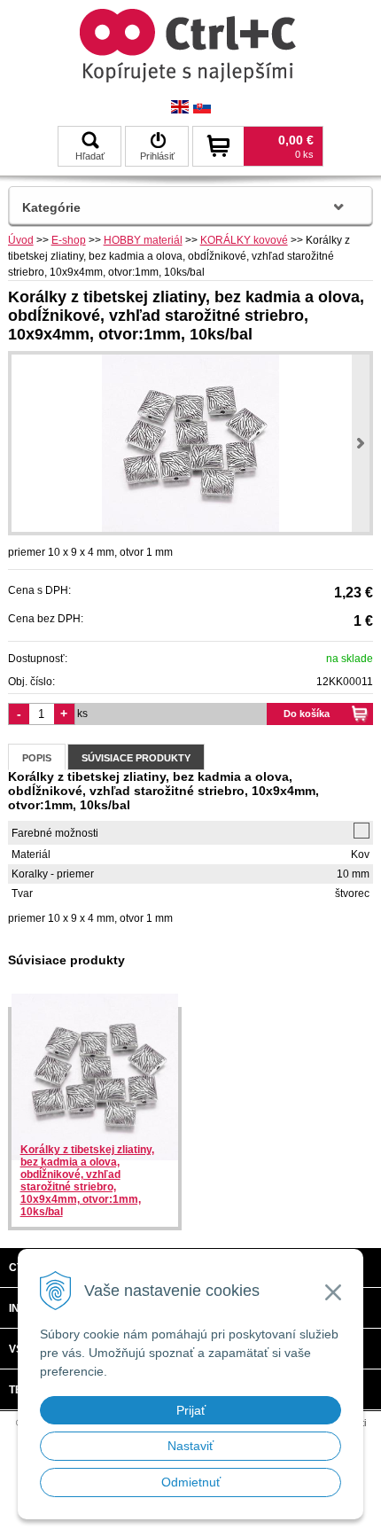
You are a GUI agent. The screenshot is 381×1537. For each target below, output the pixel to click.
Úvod (21, 240)
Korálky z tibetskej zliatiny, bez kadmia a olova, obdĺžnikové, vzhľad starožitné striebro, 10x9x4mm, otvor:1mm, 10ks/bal (87, 1180)
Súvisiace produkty (136, 758)
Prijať (191, 1410)
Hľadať (90, 156)
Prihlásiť (157, 156)
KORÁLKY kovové (244, 240)
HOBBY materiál (143, 240)
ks (82, 713)
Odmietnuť (191, 1482)
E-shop (68, 240)
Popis (36, 758)
